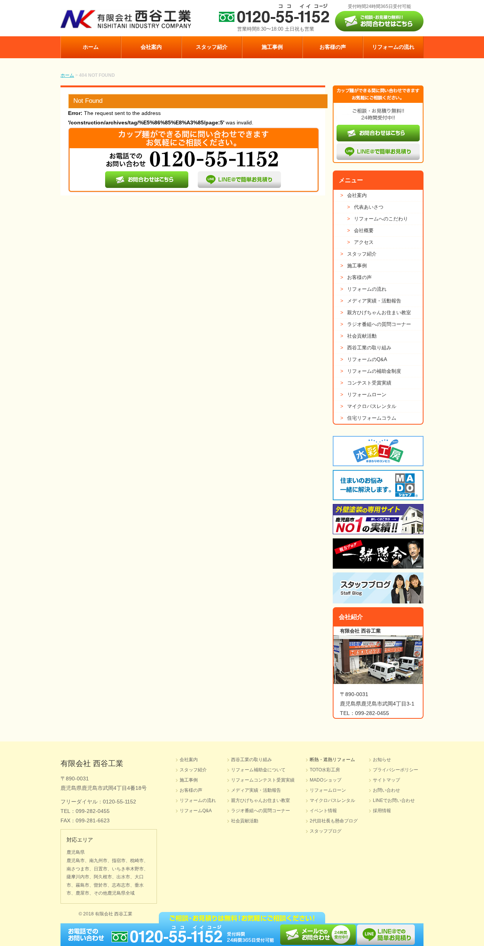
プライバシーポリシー (395, 769)
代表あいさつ (365, 207)
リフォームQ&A (196, 810)
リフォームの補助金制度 (370, 371)
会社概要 (360, 230)
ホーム (91, 47)
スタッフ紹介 (212, 47)
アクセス (360, 242)
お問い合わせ (386, 790)
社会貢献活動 (358, 336)
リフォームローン (363, 394)
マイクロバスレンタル (368, 406)
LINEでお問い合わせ (394, 800)
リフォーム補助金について (258, 769)
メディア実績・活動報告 (370, 301)
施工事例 (272, 47)
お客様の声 (333, 47)
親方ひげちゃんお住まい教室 (375, 312)
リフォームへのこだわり (377, 219)
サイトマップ (386, 780)
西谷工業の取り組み (365, 347)
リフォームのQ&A (363, 359)
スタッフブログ (325, 831)
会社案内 (151, 47)
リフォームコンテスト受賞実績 (263, 780)
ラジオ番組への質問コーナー (375, 324)
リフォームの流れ (393, 47)
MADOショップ (325, 780)
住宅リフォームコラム (368, 418)
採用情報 (382, 810)
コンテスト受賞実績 (365, 383)
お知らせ (382, 759)
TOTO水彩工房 (325, 769)
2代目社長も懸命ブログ (334, 820)
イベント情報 (323, 810)
